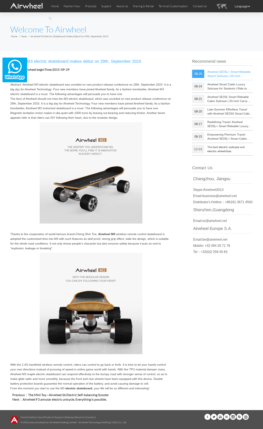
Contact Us (200, 6)
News (24, 36)
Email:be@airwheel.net (210, 239)
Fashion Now (35, 417)
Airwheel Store (227, 417)
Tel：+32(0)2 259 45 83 (210, 252)
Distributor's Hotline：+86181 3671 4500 (223, 202)
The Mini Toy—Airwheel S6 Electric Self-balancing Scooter (68, 395)
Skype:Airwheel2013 (208, 189)
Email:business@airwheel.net (215, 196)
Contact (90, 417)
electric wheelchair (219, 151)
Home (55, 6)
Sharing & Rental (143, 6)
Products (90, 6)
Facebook (207, 417)
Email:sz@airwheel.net (210, 221)
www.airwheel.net (39, 422)
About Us (80, 417)
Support (106, 6)
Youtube (220, 417)
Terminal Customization (173, 6)
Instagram (233, 417)
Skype (239, 417)
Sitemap (69, 417)
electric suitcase (229, 147)
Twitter (214, 417)
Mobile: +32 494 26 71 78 (211, 245)
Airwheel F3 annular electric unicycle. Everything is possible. (65, 399)
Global (246, 417)
